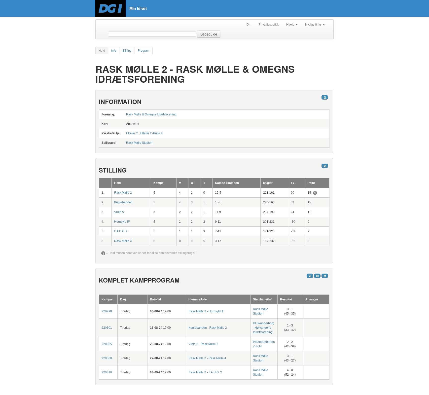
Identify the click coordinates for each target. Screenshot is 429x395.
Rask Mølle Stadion (139, 142)
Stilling (127, 50)
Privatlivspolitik (269, 24)
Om (249, 24)
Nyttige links (313, 24)
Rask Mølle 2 (123, 192)
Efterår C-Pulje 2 (151, 133)
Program (143, 50)
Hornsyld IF (122, 221)
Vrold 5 (119, 212)
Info (113, 50)
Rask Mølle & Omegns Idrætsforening (151, 114)
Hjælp (290, 24)
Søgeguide (208, 34)
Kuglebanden (123, 202)
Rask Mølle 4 (123, 241)
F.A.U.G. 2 (121, 231)
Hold (102, 50)
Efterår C (132, 133)
